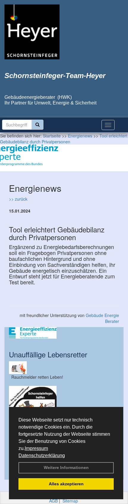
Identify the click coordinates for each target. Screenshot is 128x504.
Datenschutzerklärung (41, 455)
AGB (53, 501)
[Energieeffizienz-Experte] (64, 333)
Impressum (36, 448)
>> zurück (18, 199)
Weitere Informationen (66, 467)
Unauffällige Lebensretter (48, 354)
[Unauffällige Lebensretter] (64, 367)
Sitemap (70, 501)
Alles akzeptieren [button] (66, 483)
